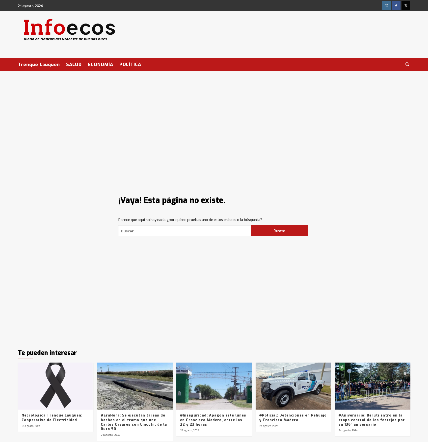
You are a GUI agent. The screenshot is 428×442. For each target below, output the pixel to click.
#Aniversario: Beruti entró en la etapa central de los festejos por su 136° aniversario (372, 420)
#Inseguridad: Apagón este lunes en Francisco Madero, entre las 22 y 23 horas (213, 420)
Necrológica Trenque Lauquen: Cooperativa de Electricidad (52, 417)
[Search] (407, 64)
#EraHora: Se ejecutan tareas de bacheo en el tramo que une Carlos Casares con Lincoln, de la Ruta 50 (134, 422)
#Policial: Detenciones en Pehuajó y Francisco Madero (293, 417)
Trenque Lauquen (39, 65)
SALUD (74, 65)
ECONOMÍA (100, 65)
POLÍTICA (130, 65)
